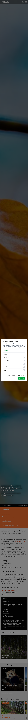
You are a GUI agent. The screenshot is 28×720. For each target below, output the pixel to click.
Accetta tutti (21, 378)
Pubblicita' (6, 367)
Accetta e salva (21, 375)
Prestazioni (7, 360)
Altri (5, 370)
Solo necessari (11, 375)
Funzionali (7, 357)
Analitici (6, 363)
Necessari (6, 354)
